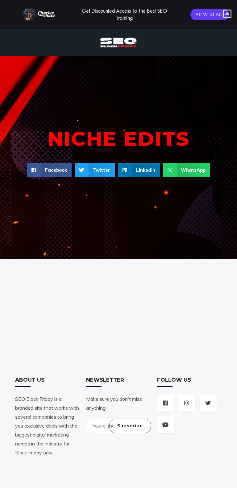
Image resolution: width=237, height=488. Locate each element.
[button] (49, 170)
